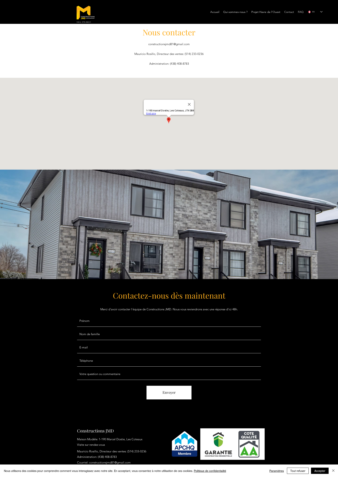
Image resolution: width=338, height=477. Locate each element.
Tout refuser (297, 471)
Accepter (319, 471)
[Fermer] (333, 471)
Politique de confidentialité (210, 471)
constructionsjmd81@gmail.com (169, 44)
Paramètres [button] (276, 471)
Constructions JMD (95, 431)
